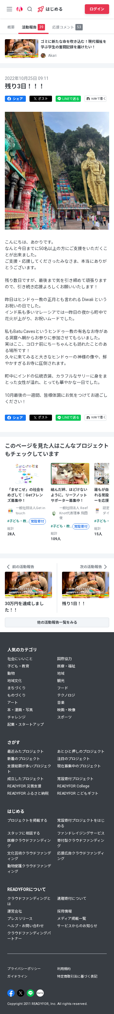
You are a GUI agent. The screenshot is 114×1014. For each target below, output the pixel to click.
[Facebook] (11, 993)
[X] (20, 993)
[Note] (40, 993)
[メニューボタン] (9, 9)
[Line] (30, 993)
